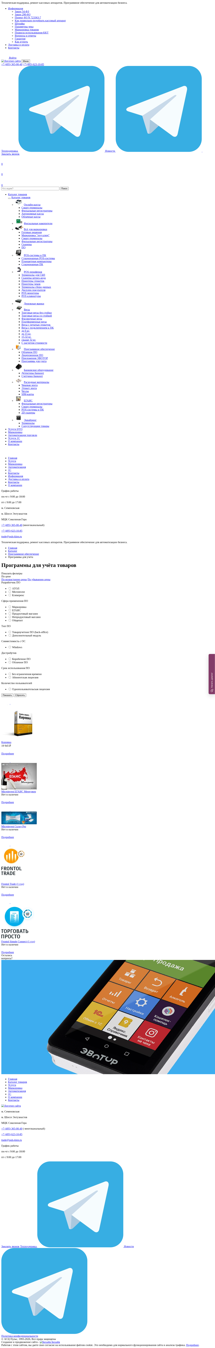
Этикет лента (29, 388)
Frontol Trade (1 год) (12, 884)
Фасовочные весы (32, 318)
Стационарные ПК (32, 264)
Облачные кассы (31, 216)
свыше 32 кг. (29, 339)
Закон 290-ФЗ (22, 14)
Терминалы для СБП (33, 274)
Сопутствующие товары (35, 426)
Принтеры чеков (31, 284)
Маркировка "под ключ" (36, 235)
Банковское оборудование (38, 370)
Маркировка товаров (27, 29)
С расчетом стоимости (34, 342)
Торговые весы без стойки (37, 312)
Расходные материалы (36, 382)
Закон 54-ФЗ (22, 11)
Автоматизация (17, 467)
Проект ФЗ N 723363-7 (28, 17)
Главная (12, 458)
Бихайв (55, 1342)
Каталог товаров (17, 194)
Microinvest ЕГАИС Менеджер (18, 791)
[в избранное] (5, 703)
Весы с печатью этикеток (36, 324)
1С (9, 470)
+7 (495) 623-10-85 (33, 64)
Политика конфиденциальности (19, 1336)
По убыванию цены (39, 579)
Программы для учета (34, 361)
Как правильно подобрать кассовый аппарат (40, 20)
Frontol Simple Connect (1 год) (18, 941)
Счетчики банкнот (32, 376)
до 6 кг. (26, 330)
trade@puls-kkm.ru (11, 536)
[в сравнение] (14, 703)
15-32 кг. (26, 336)
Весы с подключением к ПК (38, 327)
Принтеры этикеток (33, 281)
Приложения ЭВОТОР (35, 358)
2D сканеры (28, 412)
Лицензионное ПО (32, 355)
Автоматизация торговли (22, 435)
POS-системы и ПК (35, 255)
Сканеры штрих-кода (34, 278)
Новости (110, 150)
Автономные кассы (33, 213)
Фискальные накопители (38, 223)
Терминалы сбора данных (36, 287)
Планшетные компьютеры (37, 261)
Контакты (13, 47)
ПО (24, 247)
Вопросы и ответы (25, 35)
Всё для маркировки (35, 229)
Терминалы (28, 423)
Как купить (21, 41)
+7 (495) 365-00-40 (11, 64)
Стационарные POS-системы (38, 258)
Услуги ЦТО (15, 429)
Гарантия (20, 38)
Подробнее (7, 753)
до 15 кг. (26, 333)
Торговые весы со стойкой (37, 315)
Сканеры (27, 244)
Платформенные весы (34, 321)
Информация (15, 8)
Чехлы (25, 391)
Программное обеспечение (39, 349)
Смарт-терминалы (32, 207)
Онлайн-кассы (32, 204)
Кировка (6, 742)
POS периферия (33, 271)
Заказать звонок (10, 1246)
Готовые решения (32, 232)
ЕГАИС (28, 400)
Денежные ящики (34, 303)
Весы (27, 309)
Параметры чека (24, 26)
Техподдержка (9, 150)
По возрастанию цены (14, 579)
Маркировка (15, 432)
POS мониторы (30, 293)
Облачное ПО (29, 352)
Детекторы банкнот (33, 373)
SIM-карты (28, 394)
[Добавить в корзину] (19, 753)
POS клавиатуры (31, 296)
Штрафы (20, 23)
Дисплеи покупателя (33, 290)
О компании (15, 441)
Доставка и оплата (18, 44)
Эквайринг (30, 420)
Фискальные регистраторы (37, 210)
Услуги (12, 461)
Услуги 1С (14, 438)
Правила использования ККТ (32, 32)
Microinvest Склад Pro (13, 826)
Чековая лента (30, 385)
